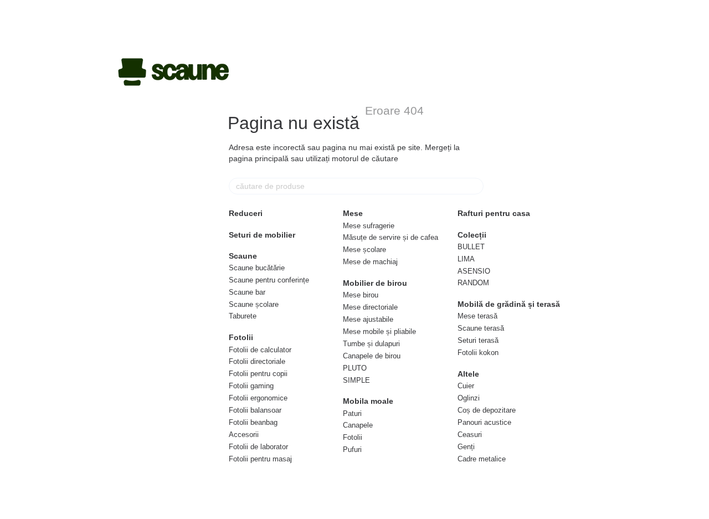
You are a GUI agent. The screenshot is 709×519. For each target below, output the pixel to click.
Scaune (243, 255)
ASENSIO (474, 271)
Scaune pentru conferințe (269, 280)
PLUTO (355, 368)
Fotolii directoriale (257, 361)
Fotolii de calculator (260, 350)
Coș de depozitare (487, 410)
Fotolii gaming (251, 386)
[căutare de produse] (475, 186)
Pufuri (352, 449)
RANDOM (473, 283)
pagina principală (259, 158)
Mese (353, 213)
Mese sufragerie (368, 226)
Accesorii (244, 434)
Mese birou (360, 295)
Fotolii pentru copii (258, 373)
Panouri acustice (484, 422)
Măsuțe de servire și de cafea (390, 237)
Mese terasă (477, 316)
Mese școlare (364, 249)
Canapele (358, 425)
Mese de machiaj (370, 262)
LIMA (466, 259)
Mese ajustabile (368, 319)
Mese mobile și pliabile (379, 331)
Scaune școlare (254, 304)
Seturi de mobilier (262, 234)
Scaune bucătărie (257, 268)
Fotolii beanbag (253, 422)
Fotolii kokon (478, 352)
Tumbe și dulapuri (371, 344)
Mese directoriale (370, 307)
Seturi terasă (478, 340)
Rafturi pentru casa (494, 213)
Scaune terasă (481, 328)
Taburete (242, 316)
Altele (468, 373)
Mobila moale (368, 401)
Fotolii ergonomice (258, 398)
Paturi (352, 413)
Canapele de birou (371, 356)
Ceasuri (470, 434)
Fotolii (241, 337)
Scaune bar (247, 292)
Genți (466, 447)
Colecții (472, 234)
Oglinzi (469, 398)
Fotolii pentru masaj (260, 459)
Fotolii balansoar (255, 410)
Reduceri (246, 213)
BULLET (471, 247)
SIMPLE (356, 380)
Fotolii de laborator (258, 447)
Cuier (466, 386)
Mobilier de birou (375, 283)
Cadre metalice (482, 459)
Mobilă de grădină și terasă (509, 304)
